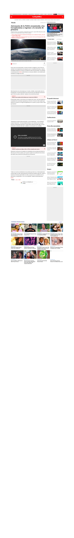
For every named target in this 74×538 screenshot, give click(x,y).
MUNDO (35, 19)
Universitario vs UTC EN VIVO (17, 14)
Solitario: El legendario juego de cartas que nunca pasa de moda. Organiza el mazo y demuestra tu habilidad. (52, 179)
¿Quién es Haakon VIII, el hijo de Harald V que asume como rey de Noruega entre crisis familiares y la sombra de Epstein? (28, 37)
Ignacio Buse (37, 14)
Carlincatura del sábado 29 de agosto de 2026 (51, 121)
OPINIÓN (23, 19)
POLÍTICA (20, 19)
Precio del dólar (50, 14)
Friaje (45, 14)
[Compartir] (44, 63)
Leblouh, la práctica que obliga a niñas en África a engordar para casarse (25, 149)
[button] (11, 16)
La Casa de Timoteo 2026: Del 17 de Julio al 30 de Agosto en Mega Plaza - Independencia (51, 154)
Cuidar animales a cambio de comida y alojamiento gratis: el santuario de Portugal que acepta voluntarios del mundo (51, 49)
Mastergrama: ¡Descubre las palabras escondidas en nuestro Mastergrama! (52, 172)
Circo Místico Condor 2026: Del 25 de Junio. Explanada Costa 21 (51, 148)
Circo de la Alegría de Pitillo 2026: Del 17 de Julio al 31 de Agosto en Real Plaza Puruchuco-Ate (51, 160)
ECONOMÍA (28, 19)
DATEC (55, 19)
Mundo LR (14, 63)
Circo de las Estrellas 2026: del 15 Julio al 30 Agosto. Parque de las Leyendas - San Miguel (51, 144)
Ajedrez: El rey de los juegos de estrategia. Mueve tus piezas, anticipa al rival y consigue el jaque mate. (52, 184)
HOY (10, 14)
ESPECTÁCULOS (47, 19)
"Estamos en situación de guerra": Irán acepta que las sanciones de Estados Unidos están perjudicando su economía (52, 59)
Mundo (13, 22)
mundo (20, 179)
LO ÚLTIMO (16, 19)
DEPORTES (42, 19)
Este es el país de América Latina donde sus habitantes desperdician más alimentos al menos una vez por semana (52, 44)
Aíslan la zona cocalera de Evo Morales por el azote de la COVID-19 (24, 97)
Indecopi (41, 14)
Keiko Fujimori (25, 14)
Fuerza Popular (31, 14)
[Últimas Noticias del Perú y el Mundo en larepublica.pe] (37, 17)
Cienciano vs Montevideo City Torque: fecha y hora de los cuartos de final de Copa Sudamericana (52, 130)
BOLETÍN (58, 19)
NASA (20, 72)
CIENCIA (38, 19)
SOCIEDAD (32, 19)
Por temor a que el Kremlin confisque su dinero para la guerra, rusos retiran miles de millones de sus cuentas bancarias (51, 103)
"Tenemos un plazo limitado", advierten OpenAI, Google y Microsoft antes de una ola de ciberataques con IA (52, 54)
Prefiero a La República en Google (28, 183)
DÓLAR (52, 19)
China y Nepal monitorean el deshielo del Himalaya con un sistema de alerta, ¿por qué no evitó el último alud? (28, 35)
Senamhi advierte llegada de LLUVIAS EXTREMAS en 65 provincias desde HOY (52, 135)
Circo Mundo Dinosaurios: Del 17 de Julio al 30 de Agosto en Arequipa (51, 164)
